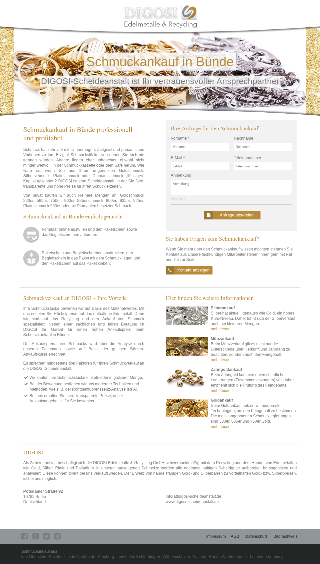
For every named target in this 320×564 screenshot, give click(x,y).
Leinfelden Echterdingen (138, 556)
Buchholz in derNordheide (72, 556)
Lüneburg (274, 556)
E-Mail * (178, 158)
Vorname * (180, 138)
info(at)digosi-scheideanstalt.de (193, 496)
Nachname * (245, 138)
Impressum (216, 536)
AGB (235, 536)
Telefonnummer (247, 158)
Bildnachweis (286, 536)
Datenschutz (256, 536)
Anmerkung (181, 175)
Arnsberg (106, 556)
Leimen (256, 556)
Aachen (199, 556)
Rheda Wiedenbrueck (228, 556)
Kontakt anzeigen (193, 270)
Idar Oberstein (33, 556)
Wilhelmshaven (176, 556)
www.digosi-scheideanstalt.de (192, 501)
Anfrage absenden (237, 215)
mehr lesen (220, 329)
